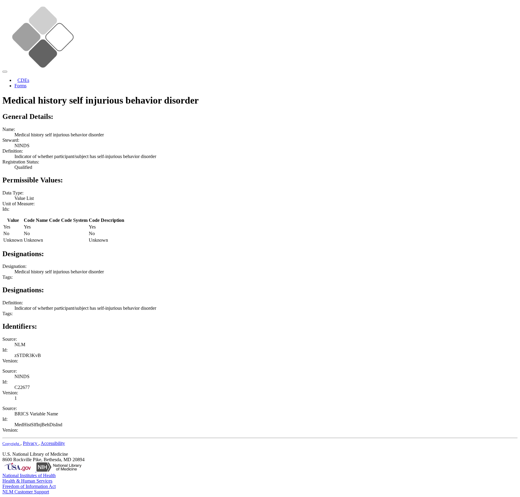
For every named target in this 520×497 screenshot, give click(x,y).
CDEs (23, 80)
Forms (20, 85)
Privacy (31, 443)
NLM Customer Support (25, 491)
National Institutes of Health (29, 475)
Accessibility (53, 443)
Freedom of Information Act (29, 486)
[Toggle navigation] (4, 72)
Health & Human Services (27, 480)
